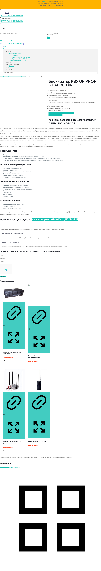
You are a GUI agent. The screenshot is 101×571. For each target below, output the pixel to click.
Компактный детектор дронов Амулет (38, 441)
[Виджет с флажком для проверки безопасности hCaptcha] (6, 269)
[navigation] (50, 463)
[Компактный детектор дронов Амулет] (39, 390)
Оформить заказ (4, 467)
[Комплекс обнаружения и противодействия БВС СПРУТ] (39, 285)
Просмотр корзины (14, 467)
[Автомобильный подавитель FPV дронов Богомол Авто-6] (14, 391)
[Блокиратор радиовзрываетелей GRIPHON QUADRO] (14, 301)
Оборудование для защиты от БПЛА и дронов (13, 76)
